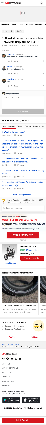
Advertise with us (10, 368)
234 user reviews (32, 250)
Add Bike (34, 337)
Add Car (12, 337)
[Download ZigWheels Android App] (11, 400)
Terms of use (8, 376)
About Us (6, 364)
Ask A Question (23, 420)
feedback (6, 386)
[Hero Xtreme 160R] (9, 252)
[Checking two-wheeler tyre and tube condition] (20, 289)
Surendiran (11, 79)
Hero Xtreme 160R (28, 246)
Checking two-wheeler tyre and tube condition (19, 305)
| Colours (12, 263)
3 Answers (20, 165)
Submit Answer (23, 111)
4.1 (22, 250)
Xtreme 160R (8, 31)
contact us (7, 372)
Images (6, 263)
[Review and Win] (23, 228)
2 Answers (20, 153)
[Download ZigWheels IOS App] (31, 400)
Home (3, 345)
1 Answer (20, 135)
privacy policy (8, 381)
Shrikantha (11, 54)
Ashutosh (10, 67)
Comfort (19, 31)
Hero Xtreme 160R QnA (13, 345)
